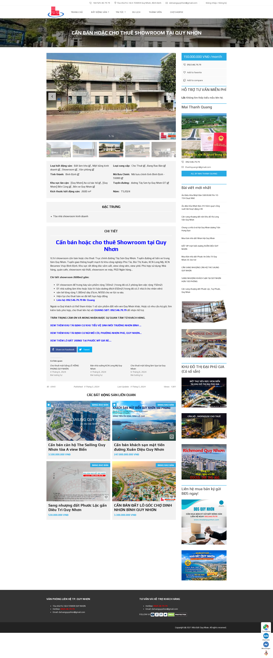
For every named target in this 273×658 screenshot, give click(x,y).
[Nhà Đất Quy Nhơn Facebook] (157, 614)
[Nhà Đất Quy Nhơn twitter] (165, 614)
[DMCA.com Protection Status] (177, 614)
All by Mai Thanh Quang (204, 173)
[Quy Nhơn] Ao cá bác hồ (84, 182)
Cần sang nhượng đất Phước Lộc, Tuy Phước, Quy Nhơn (201, 290)
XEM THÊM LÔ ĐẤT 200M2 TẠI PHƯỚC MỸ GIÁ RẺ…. (80, 340)
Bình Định (71, 174)
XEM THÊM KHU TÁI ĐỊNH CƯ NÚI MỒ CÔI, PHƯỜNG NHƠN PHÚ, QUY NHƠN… (96, 332)
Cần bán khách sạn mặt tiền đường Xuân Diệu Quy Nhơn (139, 447)
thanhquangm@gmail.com (198, 167)
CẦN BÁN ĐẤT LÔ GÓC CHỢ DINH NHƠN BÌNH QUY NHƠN (143, 507)
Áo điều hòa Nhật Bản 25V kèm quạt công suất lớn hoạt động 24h (201, 207)
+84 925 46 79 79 (101, 3)
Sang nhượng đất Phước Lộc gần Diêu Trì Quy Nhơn (77, 507)
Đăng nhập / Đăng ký (216, 3)
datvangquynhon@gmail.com (183, 3)
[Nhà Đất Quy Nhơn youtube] (153, 614)
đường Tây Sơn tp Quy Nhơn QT (149, 182)
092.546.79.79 (194, 64)
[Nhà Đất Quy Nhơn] (55, 12)
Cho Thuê (137, 165)
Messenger (266, 648)
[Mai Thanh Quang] (204, 135)
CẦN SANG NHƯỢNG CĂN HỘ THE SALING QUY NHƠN (200, 269)
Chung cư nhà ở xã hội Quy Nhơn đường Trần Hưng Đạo (201, 229)
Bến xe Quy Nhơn (83, 186)
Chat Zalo (266, 640)
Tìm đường (266, 631)
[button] (170, 96)
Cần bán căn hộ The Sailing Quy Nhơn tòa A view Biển (76, 447)
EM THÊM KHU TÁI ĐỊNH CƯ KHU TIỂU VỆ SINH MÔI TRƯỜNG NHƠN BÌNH (95, 325)
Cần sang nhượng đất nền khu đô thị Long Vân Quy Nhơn (200, 218)
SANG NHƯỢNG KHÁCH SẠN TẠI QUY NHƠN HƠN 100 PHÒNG (201, 280)
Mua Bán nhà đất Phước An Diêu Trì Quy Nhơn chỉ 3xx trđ (199, 258)
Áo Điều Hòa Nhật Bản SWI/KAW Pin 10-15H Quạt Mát (200, 197)
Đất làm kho (81, 165)
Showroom (68, 169)
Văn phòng (85, 169)
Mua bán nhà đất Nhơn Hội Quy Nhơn (198, 238)
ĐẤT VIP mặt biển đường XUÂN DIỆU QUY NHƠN (200, 247)
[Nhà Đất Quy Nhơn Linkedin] (161, 614)
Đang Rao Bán (155, 165)
